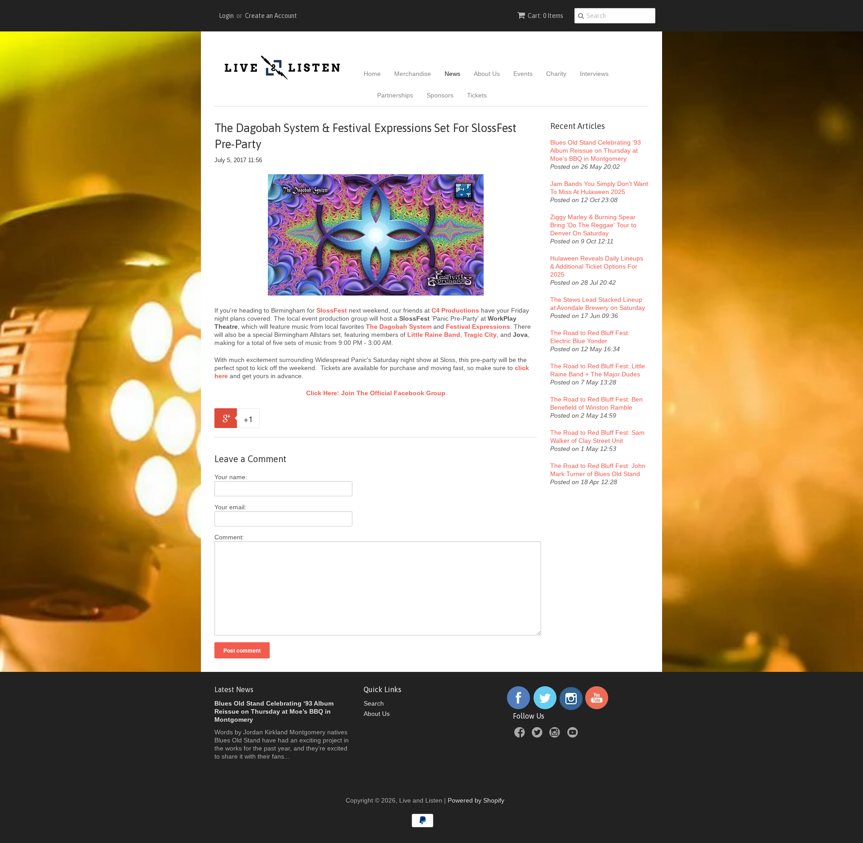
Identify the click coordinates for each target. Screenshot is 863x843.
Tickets (477, 95)
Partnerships (395, 95)
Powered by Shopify (476, 800)
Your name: (230, 477)
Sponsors (440, 95)
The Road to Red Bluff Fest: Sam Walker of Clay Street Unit (597, 436)
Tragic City (480, 334)
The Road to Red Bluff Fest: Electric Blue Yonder (590, 336)
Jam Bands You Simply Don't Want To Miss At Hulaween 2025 (599, 187)
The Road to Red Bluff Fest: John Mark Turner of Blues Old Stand (597, 469)
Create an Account (271, 15)
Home (372, 73)
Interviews (594, 73)
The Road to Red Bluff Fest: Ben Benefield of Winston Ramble (596, 403)
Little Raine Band (433, 334)
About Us (487, 73)
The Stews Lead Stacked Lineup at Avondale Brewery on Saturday (597, 303)
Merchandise (412, 73)
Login (226, 15)
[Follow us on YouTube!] (596, 707)
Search (374, 703)
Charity (556, 73)
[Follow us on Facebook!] (518, 707)
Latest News (234, 689)
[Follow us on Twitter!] (545, 707)
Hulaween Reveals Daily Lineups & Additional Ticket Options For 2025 (596, 266)
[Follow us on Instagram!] (571, 707)
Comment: (229, 537)
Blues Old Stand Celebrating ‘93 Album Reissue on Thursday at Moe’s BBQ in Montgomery (595, 150)
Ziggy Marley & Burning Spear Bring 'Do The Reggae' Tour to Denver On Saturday (593, 225)
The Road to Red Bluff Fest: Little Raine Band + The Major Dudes (597, 370)
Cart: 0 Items (545, 15)
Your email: (230, 507)
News (452, 73)
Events (523, 73)
